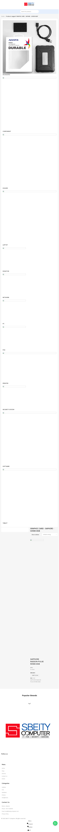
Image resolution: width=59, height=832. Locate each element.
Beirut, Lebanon (6, 806)
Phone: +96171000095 (7, 808)
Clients (3, 778)
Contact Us (4, 776)
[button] (35, 675)
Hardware (4, 792)
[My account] (57, 4)
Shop (3, 771)
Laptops (4, 787)
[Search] (37, 11)
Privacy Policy (5, 814)
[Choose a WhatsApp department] (55, 823)
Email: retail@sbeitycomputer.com (10, 811)
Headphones (5, 797)
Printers (4, 795)
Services (4, 773)
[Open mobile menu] (1, 4)
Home (2, 16)
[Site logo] (29, 4)
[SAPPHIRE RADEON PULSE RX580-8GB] (37, 596)
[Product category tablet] (29, 273)
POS (3, 790)
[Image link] (29, 732)
